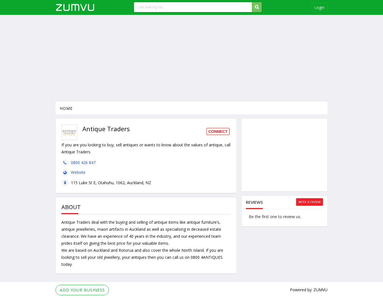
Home (66, 108)
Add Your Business (82, 290)
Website (78, 172)
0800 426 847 (83, 162)
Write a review (309, 201)
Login (319, 7)
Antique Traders (75, 222)
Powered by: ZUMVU (308, 289)
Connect (218, 131)
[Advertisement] (191, 58)
